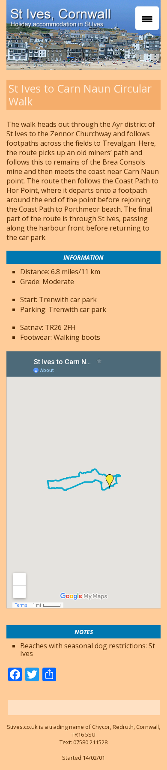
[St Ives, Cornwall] (72, 15)
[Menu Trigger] (147, 18)
